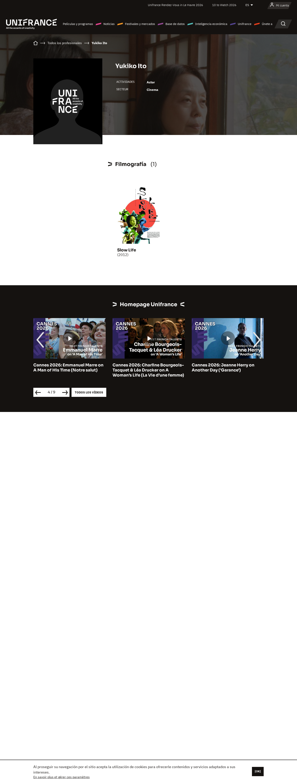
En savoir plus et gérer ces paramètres (61, 777)
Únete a (267, 24)
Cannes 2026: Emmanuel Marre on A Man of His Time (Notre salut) (68, 368)
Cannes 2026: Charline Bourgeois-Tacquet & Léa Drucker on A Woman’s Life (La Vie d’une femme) (148, 370)
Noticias (109, 24)
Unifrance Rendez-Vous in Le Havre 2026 (175, 5)
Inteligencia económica (211, 24)
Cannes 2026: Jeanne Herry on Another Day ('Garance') (223, 368)
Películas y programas (78, 24)
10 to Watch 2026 (224, 5)
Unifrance (244, 24)
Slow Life (126, 250)
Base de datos (175, 24)
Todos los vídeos (89, 392)
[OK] (258, 771)
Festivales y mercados (140, 24)
